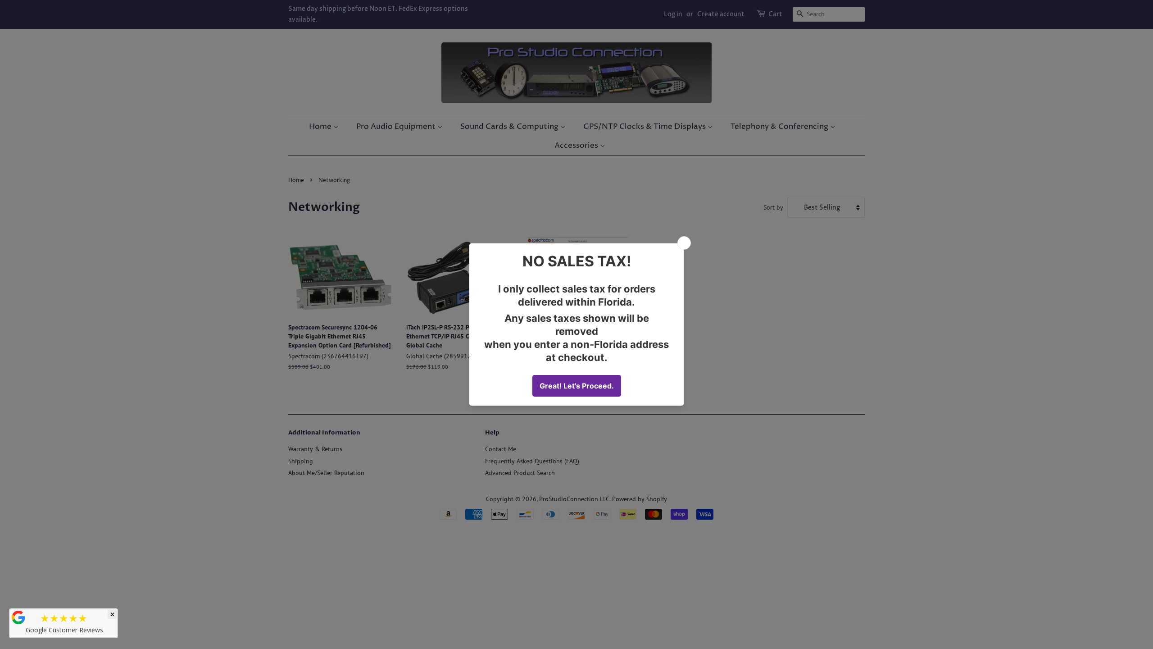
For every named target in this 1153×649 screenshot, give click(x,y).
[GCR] (18, 617)
